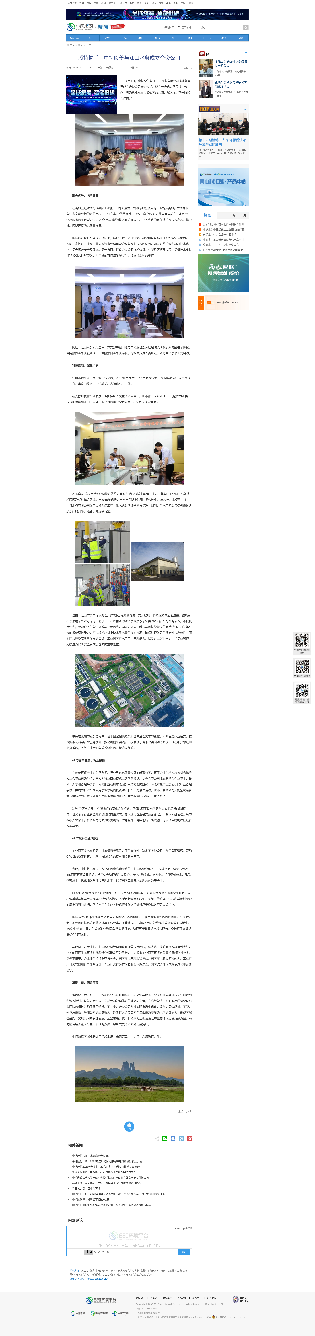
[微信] (164, 1137)
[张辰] (206, 81)
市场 (124, 38)
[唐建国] (206, 60)
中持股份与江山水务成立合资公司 (91, 1155)
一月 (232, 215)
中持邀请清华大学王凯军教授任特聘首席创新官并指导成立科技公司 (110, 1177)
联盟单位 (167, 1298)
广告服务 (211, 1298)
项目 (140, 38)
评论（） (135, 67)
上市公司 (122, 3)
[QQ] (173, 1137)
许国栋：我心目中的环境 (86, 1188)
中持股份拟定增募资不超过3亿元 (90, 1199)
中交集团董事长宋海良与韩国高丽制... (224, 239)
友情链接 (182, 1298)
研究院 (112, 3)
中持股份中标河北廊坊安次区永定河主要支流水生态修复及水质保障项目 (113, 1205)
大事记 (153, 1298)
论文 (146, 3)
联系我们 (140, 1298)
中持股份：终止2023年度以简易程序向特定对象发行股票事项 (107, 1161)
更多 (245, 52)
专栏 (89, 3)
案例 (183, 3)
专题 (96, 3)
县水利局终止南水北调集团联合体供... (224, 224)
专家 (161, 3)
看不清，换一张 (101, 1252)
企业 (176, 3)
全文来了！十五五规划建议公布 (221, 244)
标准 (154, 3)
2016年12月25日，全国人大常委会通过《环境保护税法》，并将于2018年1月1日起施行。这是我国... (222, 153)
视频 (103, 3)
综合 (91, 38)
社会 (174, 38)
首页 (72, 45)
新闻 (81, 3)
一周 (243, 215)
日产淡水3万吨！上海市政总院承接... (224, 249)
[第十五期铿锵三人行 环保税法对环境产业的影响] (223, 114)
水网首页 (72, 3)
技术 (157, 38)
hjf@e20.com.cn (152, 1313)
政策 (132, 3)
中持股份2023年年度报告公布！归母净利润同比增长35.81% (106, 1166)
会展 (168, 3)
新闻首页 (74, 38)
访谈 (223, 38)
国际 (190, 38)
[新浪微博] (189, 1137)
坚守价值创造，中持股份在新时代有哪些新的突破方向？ (104, 1172)
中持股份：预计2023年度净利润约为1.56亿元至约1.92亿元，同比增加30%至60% (118, 1194)
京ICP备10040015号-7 (200, 1317)
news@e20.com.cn (227, 302)
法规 (139, 3)
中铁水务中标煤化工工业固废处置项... (224, 229)
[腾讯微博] (181, 1137)
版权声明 (196, 1298)
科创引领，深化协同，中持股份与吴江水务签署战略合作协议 (106, 1183)
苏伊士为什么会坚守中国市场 (219, 234)
